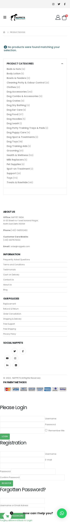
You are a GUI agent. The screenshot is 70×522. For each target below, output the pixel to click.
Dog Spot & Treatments (21, 137)
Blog (5, 289)
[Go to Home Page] (4, 32)
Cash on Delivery (11, 274)
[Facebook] (65, 4)
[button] (62, 513)
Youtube (7, 358)
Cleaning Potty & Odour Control (26, 82)
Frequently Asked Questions (16, 259)
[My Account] (58, 17)
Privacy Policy (9, 334)
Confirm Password (10, 477)
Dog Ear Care (14, 109)
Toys (9, 177)
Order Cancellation (12, 314)
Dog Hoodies (14, 118)
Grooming (13, 150)
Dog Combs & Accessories (22, 96)
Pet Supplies (14, 164)
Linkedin (7, 365)
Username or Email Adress (14, 505)
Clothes (11, 87)
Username (50, 418)
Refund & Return (11, 309)
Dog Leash (13, 123)
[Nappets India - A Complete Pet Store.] (17, 17)
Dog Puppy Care (16, 132)
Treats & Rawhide (17, 182)
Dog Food (12, 114)
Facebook (23, 351)
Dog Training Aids (17, 146)
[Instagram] (53, 4)
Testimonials (9, 269)
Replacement (9, 304)
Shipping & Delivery (12, 319)
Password (50, 424)
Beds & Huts (14, 69)
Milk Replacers (15, 159)
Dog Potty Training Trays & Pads (26, 128)
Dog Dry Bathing (16, 105)
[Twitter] (59, 4)
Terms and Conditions (14, 264)
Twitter (14, 351)
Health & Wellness (17, 155)
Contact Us (8, 279)
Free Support (9, 324)
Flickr (16, 365)
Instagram (15, 358)
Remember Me (56, 430)
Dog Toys (12, 141)
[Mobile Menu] (5, 17)
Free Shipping (9, 329)
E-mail (48, 459)
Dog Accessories (17, 91)
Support (11, 173)
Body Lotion (14, 73)
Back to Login (25, 520)
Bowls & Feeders (16, 78)
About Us (7, 284)
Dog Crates (13, 100)
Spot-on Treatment (18, 168)
